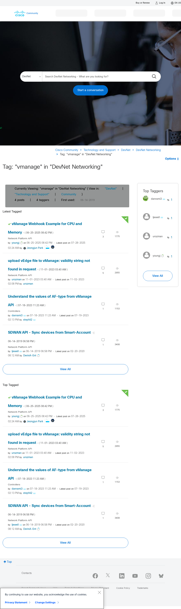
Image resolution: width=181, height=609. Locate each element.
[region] (52, 598)
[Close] (99, 592)
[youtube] (135, 576)
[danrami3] (155, 202)
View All (65, 369)
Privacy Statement (16, 602)
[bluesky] (161, 575)
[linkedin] (121, 576)
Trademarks (142, 588)
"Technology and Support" (32, 194)
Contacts (27, 573)
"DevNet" (111, 188)
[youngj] (155, 259)
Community (68, 194)
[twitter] (108, 576)
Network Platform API (20, 238)
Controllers (14, 311)
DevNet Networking (148, 150)
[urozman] (154, 240)
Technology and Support (100, 150)
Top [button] (9, 562)
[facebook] (95, 576)
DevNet (125, 150)
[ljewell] (154, 221)
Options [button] (170, 159)
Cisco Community (66, 150)
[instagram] (148, 576)
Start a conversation (90, 90)
